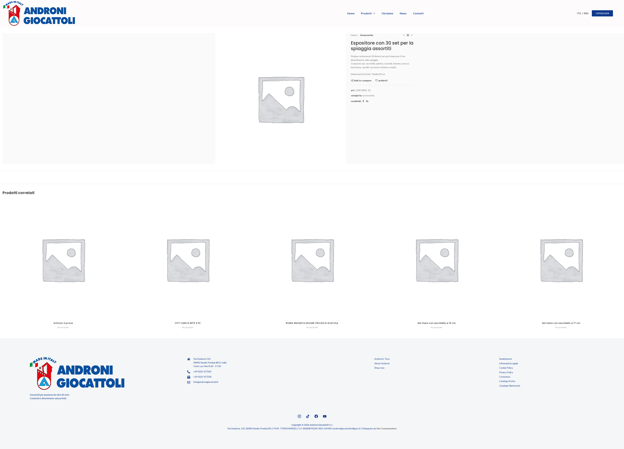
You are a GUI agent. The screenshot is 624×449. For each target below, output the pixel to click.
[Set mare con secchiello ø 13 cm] (436, 259)
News (403, 13)
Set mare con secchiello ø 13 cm (436, 323)
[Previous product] (404, 35)
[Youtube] (324, 416)
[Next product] (412, 35)
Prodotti (366, 13)
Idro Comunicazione (386, 428)
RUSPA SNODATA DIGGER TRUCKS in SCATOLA (312, 323)
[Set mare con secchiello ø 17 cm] (561, 259)
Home (351, 13)
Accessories (366, 35)
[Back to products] (408, 35)
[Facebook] (316, 416)
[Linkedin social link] (367, 101)
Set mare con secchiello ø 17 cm (561, 323)
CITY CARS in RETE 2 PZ (188, 323)
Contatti (418, 13)
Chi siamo (387, 13)
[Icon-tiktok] (307, 416)
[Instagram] (299, 416)
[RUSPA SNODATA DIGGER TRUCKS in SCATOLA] (312, 259)
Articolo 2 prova (63, 323)
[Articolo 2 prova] (63, 259)
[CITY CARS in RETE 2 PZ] (187, 259)
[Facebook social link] (363, 101)
